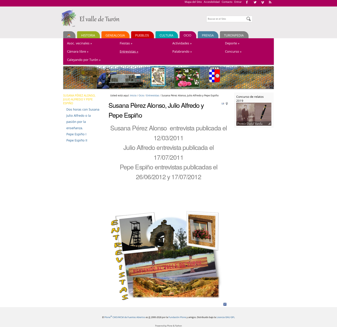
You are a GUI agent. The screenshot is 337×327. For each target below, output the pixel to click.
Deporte (232, 43)
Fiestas (126, 43)
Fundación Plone (177, 317)
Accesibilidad (212, 2)
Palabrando (182, 51)
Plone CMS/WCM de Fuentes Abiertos (124, 317)
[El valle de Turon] (91, 18)
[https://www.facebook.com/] (246, 2)
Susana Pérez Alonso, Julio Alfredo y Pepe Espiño (79, 99)
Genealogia (115, 35)
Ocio (187, 35)
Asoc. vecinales (79, 43)
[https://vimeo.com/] (263, 2)
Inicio (133, 95)
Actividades (182, 43)
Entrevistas (129, 51)
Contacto (227, 2)
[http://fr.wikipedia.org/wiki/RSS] (270, 2)
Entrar (238, 2)
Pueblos (142, 35)
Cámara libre (77, 51)
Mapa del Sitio (193, 2)
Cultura (166, 35)
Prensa (208, 35)
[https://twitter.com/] (255, 2)
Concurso (233, 51)
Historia (88, 35)
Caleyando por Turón (84, 60)
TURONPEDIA (234, 35)
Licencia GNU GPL (225, 317)
